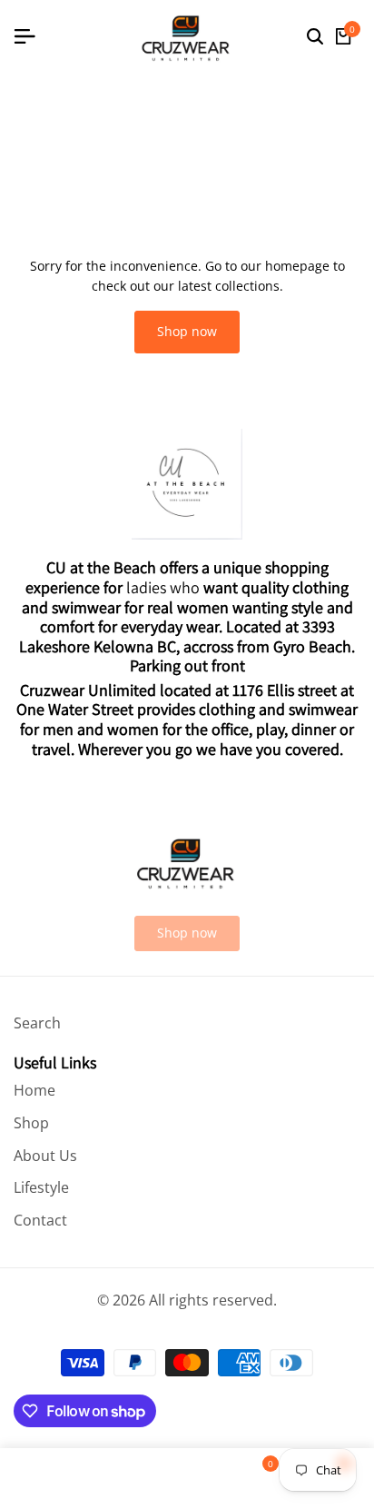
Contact (40, 1220)
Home (34, 1090)
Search (37, 1023)
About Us (45, 1156)
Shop (31, 1123)
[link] (187, 933)
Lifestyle (41, 1187)
